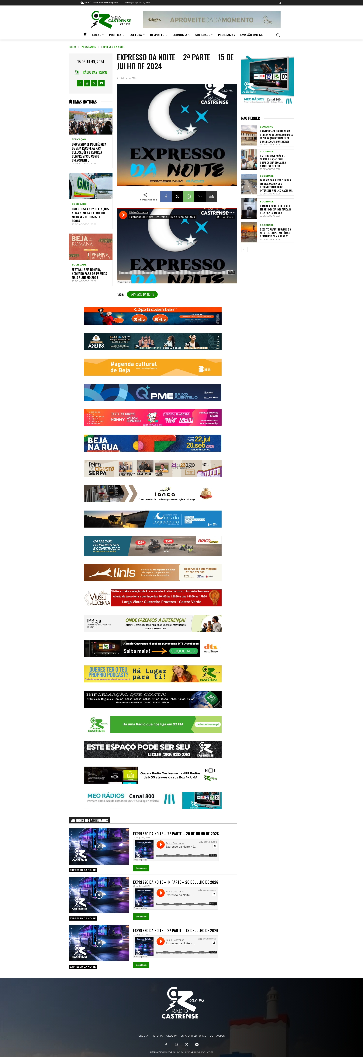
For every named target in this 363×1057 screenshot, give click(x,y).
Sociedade (79, 204)
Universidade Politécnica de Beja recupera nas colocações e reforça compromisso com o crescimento (89, 152)
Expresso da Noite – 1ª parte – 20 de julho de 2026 (175, 882)
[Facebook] (80, 83)
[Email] (200, 196)
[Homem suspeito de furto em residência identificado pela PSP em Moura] (249, 208)
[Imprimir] (211, 196)
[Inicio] (85, 34)
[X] (94, 83)
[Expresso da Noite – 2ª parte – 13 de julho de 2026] (99, 943)
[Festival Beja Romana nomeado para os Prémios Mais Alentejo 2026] (90, 247)
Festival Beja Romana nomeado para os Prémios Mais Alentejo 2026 (89, 273)
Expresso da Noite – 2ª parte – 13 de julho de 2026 (175, 930)
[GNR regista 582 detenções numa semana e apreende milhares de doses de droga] (90, 186)
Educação (79, 139)
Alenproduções (203, 1052)
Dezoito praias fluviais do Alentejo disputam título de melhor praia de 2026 (275, 232)
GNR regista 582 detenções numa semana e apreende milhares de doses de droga (90, 215)
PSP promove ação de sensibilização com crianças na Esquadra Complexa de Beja (273, 161)
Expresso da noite (113, 47)
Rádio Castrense (95, 72)
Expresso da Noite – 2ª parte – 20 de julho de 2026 (176, 833)
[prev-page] (243, 249)
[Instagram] (87, 83)
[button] (279, 2)
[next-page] (249, 249)
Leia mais (141, 868)
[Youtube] (101, 83)
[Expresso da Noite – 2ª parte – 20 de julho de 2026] (99, 846)
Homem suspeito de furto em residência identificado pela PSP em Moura (276, 209)
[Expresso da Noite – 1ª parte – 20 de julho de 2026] (99, 895)
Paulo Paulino (182, 1052)
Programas (88, 47)
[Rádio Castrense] (111, 20)
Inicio (72, 47)
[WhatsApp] (188, 196)
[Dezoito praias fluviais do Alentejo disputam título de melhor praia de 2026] (249, 232)
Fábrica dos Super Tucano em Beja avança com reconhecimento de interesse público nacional (276, 185)
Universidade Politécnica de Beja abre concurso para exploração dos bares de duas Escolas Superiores (276, 136)
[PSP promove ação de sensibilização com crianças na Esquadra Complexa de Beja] (249, 159)
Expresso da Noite (142, 294)
